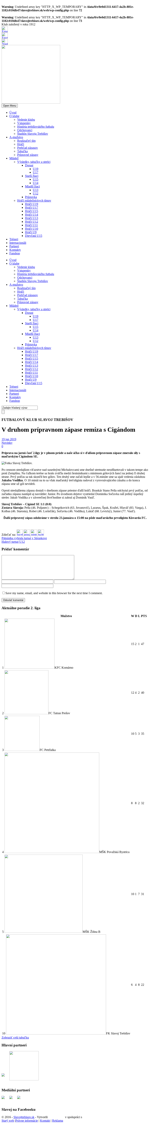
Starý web (8, 1120)
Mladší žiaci (32, 186)
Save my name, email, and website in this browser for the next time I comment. (54, 593)
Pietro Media (56, 1117)
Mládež (14, 158)
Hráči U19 (31, 204)
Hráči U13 (31, 218)
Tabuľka (22, 151)
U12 (35, 193)
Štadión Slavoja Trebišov (32, 133)
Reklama (57, 1120)
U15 (35, 179)
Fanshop (14, 253)
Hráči (20, 144)
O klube (14, 116)
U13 (35, 190)
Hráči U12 (31, 221)
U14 (35, 183)
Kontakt (45, 1120)
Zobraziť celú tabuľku (15, 1037)
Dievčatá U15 (33, 235)
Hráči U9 (31, 232)
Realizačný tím (26, 140)
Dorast (29, 165)
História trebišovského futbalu (35, 126)
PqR (85, 1117)
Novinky (7, 442)
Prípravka (31, 197)
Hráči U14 (31, 214)
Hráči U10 (31, 228)
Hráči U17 (31, 207)
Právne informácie (26, 1120)
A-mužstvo (16, 137)
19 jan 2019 (9, 439)
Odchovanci (24, 130)
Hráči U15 (31, 211)
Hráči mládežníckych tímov (34, 200)
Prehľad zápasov (27, 147)
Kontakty (15, 249)
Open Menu (9, 105)
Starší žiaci (31, 176)
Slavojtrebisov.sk (23, 1117)
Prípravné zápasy (27, 154)
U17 (35, 172)
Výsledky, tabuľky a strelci (33, 161)
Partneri (14, 246)
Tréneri (13, 239)
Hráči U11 (31, 225)
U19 (35, 168)
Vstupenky (24, 123)
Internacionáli (17, 242)
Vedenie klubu (26, 119)
